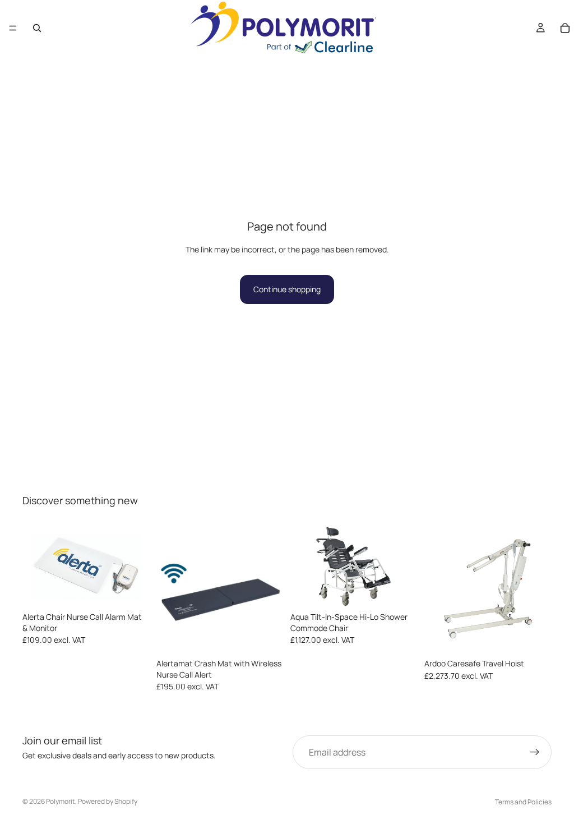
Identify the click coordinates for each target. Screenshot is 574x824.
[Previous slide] (34, 566)
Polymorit (60, 801)
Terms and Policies (523, 802)
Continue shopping (287, 289)
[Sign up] (535, 752)
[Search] (37, 28)
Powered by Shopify (107, 801)
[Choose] (132, 589)
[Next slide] (137, 566)
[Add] (266, 637)
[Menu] (13, 28)
